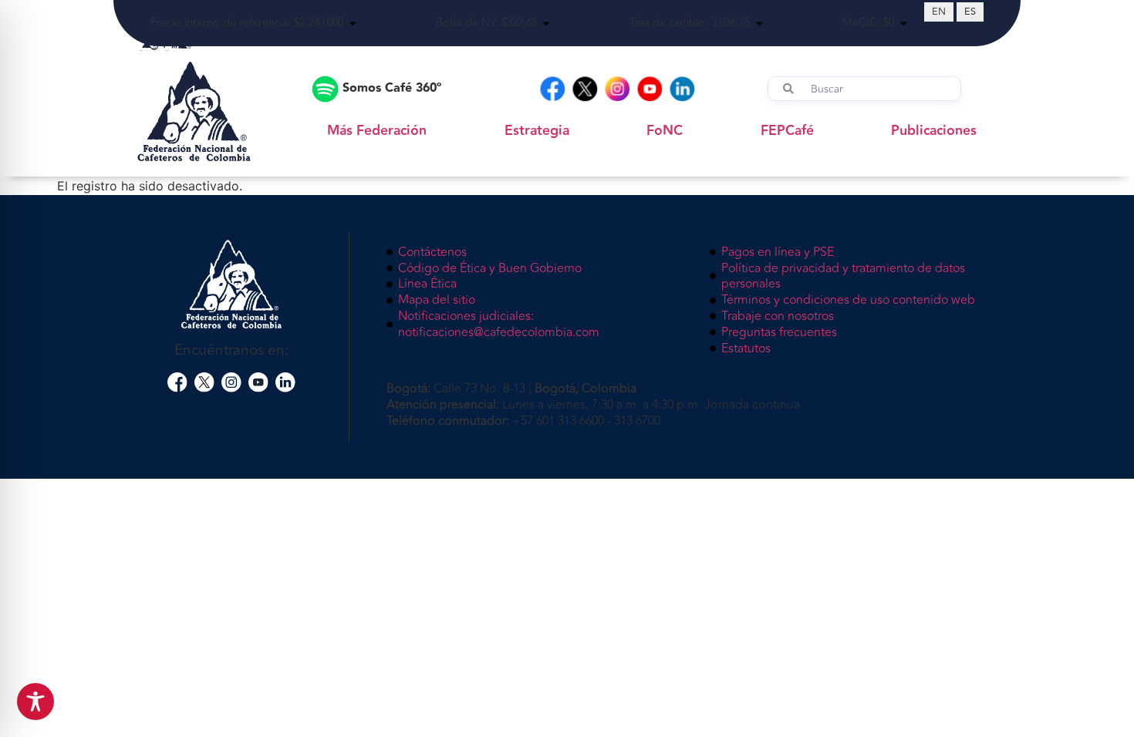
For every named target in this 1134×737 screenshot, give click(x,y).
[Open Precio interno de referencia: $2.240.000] (352, 23)
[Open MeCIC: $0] (903, 23)
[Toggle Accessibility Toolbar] (35, 701)
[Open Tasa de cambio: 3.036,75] (759, 23)
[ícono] (177, 382)
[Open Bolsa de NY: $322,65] (546, 23)
